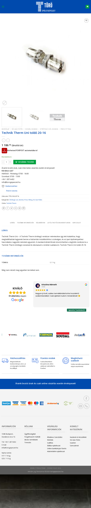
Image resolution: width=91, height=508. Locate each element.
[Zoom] (4, 103)
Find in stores (11, 191)
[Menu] (3, 6)
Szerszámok (74, 446)
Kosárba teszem (26, 162)
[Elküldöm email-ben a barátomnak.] (16, 208)
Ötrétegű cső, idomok (49, 129)
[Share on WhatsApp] (4, 208)
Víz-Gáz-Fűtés (17, 129)
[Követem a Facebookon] (86, 398)
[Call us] (86, 406)
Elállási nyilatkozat (53, 446)
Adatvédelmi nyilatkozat (56, 451)
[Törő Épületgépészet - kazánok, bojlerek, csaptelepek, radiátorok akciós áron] (45, 6)
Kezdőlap (5, 129)
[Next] (85, 61)
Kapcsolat (77, 223)
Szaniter (73, 443)
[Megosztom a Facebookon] (8, 208)
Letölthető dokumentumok (58, 223)
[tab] (12, 222)
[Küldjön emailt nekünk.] (80, 406)
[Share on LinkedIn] (24, 208)
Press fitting (66, 129)
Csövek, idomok (31, 129)
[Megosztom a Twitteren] (12, 208)
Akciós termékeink (31, 440)
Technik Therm (11, 203)
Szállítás (50, 443)
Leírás (12, 223)
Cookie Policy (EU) (54, 468)
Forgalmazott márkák (32, 437)
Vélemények (40, 223)
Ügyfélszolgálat (30, 434)
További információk (25, 223)
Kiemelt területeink (38, 468)
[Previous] (6, 61)
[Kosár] (87, 7)
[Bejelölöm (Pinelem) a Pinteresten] (20, 208)
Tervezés (27, 442)
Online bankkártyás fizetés (56, 448)
